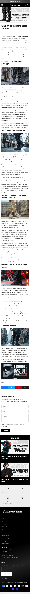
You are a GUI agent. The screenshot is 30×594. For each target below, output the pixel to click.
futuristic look (5, 160)
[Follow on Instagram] (6, 579)
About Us (3, 524)
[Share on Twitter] (11, 387)
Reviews (3, 529)
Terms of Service (20, 401)
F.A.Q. (3, 521)
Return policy (4, 541)
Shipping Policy (5, 543)
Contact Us (4, 527)
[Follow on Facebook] (2, 579)
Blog (2, 519)
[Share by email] (25, 387)
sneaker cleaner (17, 174)
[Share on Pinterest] (18, 387)
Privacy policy (5, 535)
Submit (6, 430)
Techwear (4, 36)
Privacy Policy (10, 401)
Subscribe (7, 574)
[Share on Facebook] (4, 387)
